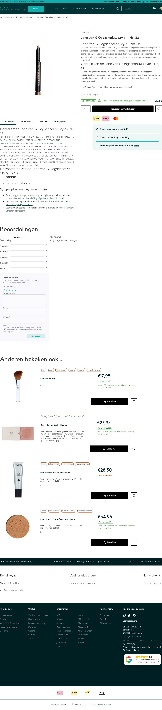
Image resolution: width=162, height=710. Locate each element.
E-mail (6, 317)
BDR (58, 615)
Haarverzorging (35, 619)
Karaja (80, 615)
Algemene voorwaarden (84, 583)
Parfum (31, 634)
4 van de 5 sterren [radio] (13, 290)
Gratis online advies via (18, 561)
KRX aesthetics (84, 619)
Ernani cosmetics (63, 630)
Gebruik (43, 121)
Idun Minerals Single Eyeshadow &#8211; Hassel (42, 198)
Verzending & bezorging (10, 623)
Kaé (58, 646)
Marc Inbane (83, 623)
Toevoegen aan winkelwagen (123, 109)
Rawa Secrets (83, 634)
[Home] (1, 17)
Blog (125, 1)
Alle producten (106, 623)
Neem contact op (154, 583)
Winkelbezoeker (155, 1)
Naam (6, 308)
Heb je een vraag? (138, 1)
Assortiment (9, 17)
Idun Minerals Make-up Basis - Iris (55, 473)
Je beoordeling (10, 293)
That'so (81, 638)
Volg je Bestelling (11, 583)
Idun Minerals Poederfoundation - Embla (57, 519)
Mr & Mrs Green (85, 630)
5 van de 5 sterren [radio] (16, 290)
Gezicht (50, 370)
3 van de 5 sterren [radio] (10, 290)
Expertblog (104, 619)
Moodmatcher (84, 627)
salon (136, 145)
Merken (19, 17)
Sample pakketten (107, 615)
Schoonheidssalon (111, 1)
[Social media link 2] (129, 615)
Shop (56, 8)
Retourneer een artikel (14, 590)
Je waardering (9, 286)
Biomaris (60, 623)
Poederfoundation (85, 511)
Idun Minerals (61, 370)
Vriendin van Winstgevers (101, 704)
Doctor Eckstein (63, 627)
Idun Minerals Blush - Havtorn (54, 425)
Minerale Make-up (76, 417)
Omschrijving (8, 121)
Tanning (31, 638)
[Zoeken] (117, 8)
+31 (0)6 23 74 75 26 (132, 636)
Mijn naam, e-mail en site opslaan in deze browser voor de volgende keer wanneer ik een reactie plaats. (22, 329)
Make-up (32, 627)
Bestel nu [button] (111, 401)
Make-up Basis (67, 464)
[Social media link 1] (124, 615)
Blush (43, 370)
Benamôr (60, 619)
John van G (28, 17)
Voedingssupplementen (38, 615)
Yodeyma (82, 642)
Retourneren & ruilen (9, 627)
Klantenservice (98, 8)
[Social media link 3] (134, 615)
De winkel (4, 630)
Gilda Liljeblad (62, 634)
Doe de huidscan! (79, 8)
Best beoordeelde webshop (147, 659)
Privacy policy (80, 704)
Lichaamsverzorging (36, 623)
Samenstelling (27, 121)
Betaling (3, 619)
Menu (35, 9)
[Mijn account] (154, 9)
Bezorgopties (60, 121)
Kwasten (72, 370)
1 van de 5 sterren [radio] (4, 290)
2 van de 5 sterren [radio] (7, 290)
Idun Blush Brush (47, 378)
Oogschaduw (97, 94)
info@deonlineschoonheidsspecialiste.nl (140, 640)
